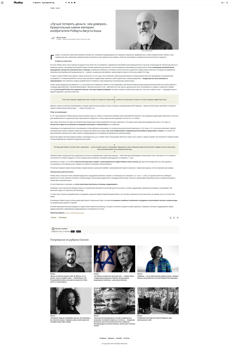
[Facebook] (66, 2)
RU (222, 3)
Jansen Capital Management (74, 213)
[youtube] (74, 2)
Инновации (63, 217)
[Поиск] (227, 3)
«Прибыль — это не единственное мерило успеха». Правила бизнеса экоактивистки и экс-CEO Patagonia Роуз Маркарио (157, 277)
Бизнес (58, 8)
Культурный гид (48, 3)
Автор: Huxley (61, 37)
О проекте (37, 3)
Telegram (111, 338)
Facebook (103, 338)
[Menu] (2, 3)
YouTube (126, 338)
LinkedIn (119, 338)
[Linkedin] (71, 2)
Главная (52, 8)
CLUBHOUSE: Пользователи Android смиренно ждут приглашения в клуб (154, 319)
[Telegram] (68, 2)
